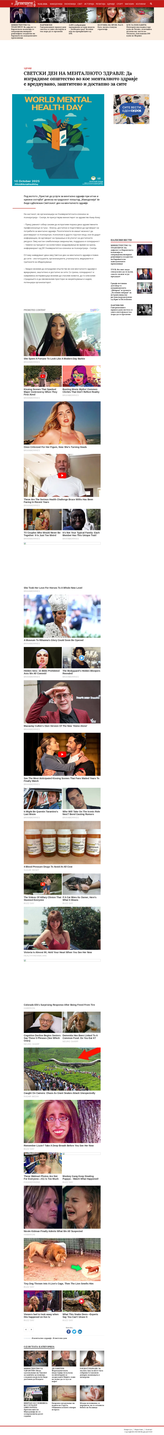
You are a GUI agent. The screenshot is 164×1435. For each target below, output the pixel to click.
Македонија (56, 4)
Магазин (129, 4)
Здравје (111, 4)
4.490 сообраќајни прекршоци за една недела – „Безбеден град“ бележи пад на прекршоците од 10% (82, 29)
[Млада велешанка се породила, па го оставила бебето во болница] (91, 1393)
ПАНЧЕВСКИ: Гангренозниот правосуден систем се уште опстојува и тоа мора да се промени (53, 28)
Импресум (128, 1430)
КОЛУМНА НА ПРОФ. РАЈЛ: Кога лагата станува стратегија (110, 27)
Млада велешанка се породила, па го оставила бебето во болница (92, 1405)
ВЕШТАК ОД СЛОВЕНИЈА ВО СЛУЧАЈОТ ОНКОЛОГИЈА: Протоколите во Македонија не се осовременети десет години (35, 1409)
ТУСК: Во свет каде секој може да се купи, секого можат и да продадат (122, 273)
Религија (100, 4)
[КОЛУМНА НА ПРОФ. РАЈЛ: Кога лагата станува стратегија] (110, 15)
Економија (70, 4)
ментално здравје (42, 1338)
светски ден (60, 1338)
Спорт (120, 4)
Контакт (149, 1430)
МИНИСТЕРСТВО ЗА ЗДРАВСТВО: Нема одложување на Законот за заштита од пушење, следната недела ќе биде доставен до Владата (36, 1373)
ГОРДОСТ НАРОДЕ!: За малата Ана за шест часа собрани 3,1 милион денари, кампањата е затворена (91, 1372)
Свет (80, 4)
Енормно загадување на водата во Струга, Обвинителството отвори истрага (64, 1406)
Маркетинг (138, 1430)
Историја (89, 4)
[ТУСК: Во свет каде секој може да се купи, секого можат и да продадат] (144, 274)
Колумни (141, 4)
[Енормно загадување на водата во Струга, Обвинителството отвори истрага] (64, 1393)
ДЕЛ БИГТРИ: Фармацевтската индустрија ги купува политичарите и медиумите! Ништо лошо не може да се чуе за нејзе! (63, 1374)
